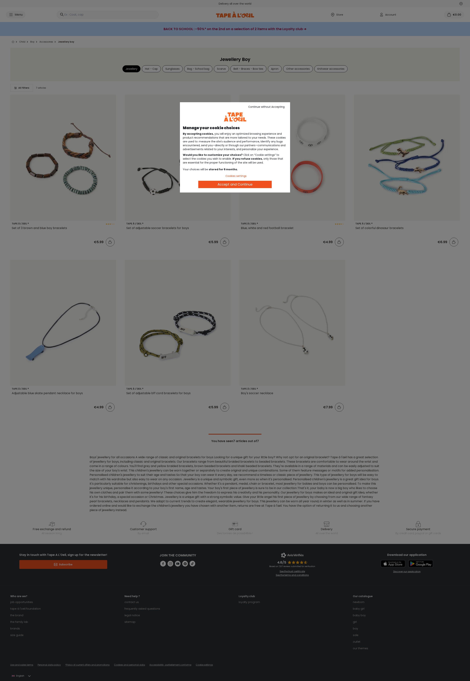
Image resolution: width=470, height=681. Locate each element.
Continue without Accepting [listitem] (266, 107)
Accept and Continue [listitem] (235, 184)
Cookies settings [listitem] (236, 176)
